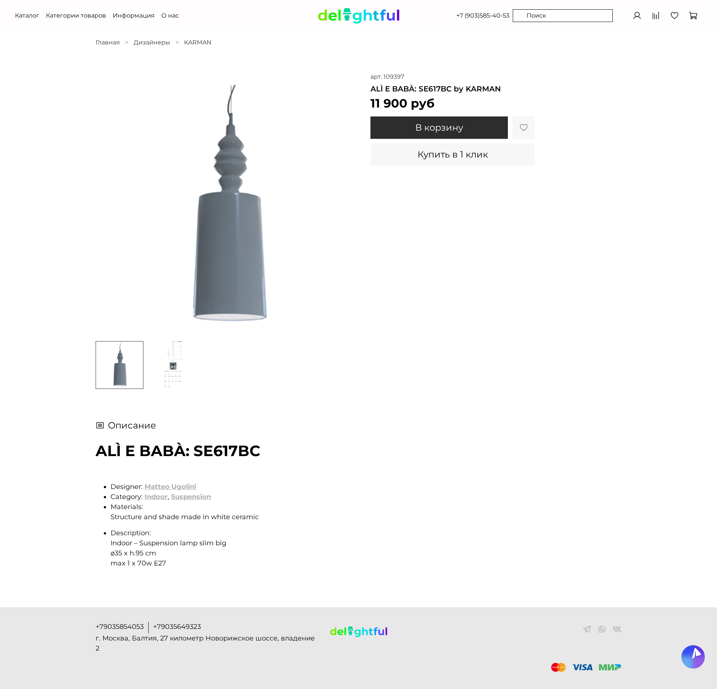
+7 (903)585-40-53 (482, 15)
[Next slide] (347, 204)
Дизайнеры (152, 42)
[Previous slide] (108, 204)
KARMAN (197, 42)
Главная (108, 42)
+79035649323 (177, 627)
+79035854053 (120, 627)
